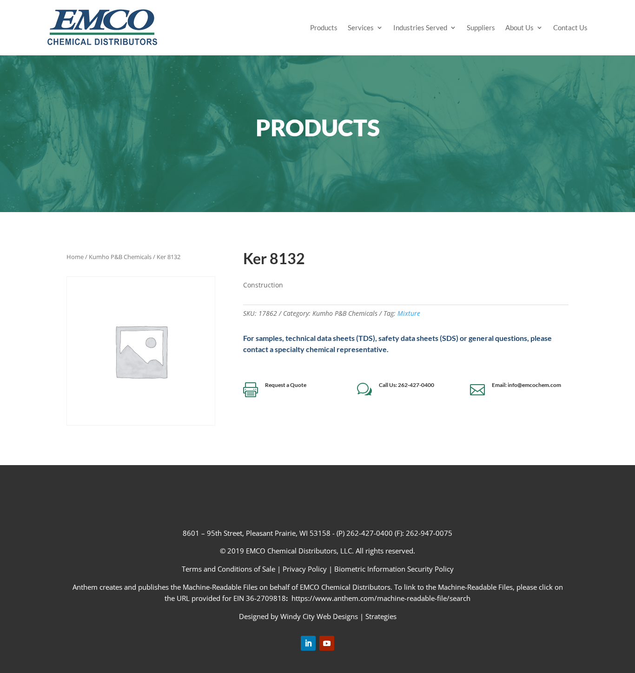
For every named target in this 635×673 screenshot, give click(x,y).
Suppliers (481, 27)
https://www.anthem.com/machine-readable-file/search (380, 598)
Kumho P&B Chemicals (120, 257)
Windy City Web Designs (319, 616)
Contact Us (570, 27)
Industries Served (420, 27)
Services (361, 27)
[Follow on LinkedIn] (308, 643)
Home (75, 257)
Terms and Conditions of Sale (229, 568)
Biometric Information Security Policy (394, 568)
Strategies (381, 616)
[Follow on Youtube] (326, 643)
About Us (519, 27)
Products (323, 27)
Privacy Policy (305, 568)
